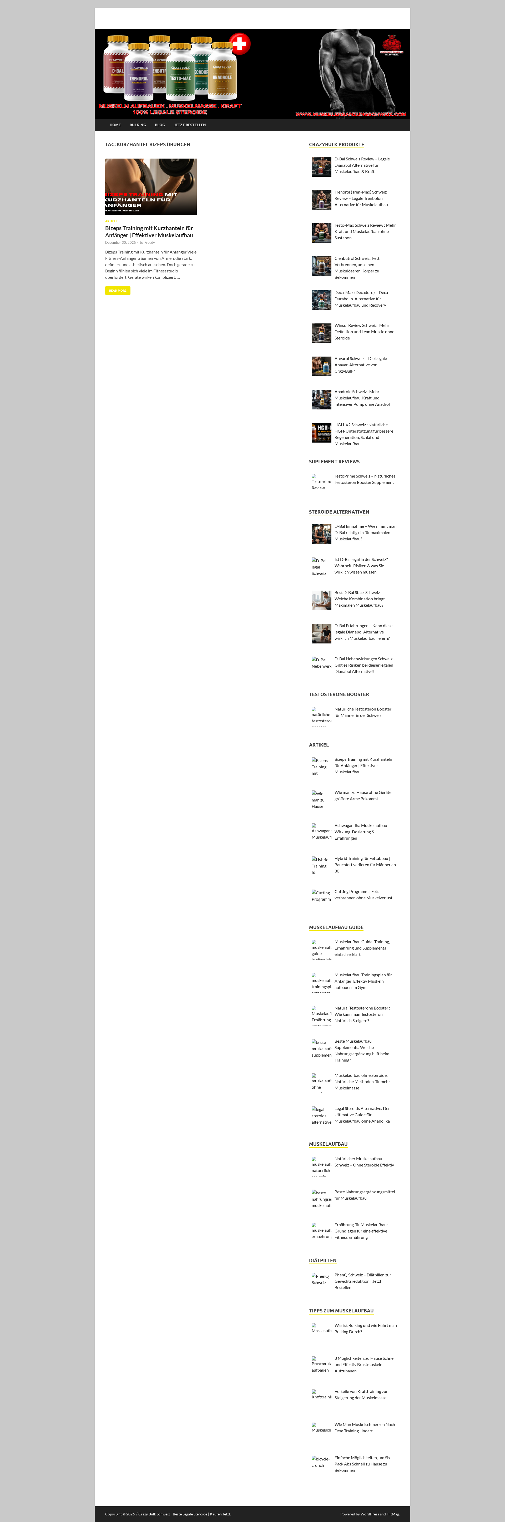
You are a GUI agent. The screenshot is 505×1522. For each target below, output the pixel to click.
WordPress (370, 1514)
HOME (115, 125)
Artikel (111, 221)
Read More (116, 289)
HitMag (393, 1514)
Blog (160, 125)
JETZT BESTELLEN (190, 125)
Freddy (149, 242)
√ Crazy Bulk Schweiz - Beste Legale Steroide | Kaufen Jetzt (182, 1514)
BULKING (138, 125)
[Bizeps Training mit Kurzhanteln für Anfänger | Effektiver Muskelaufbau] (151, 187)
